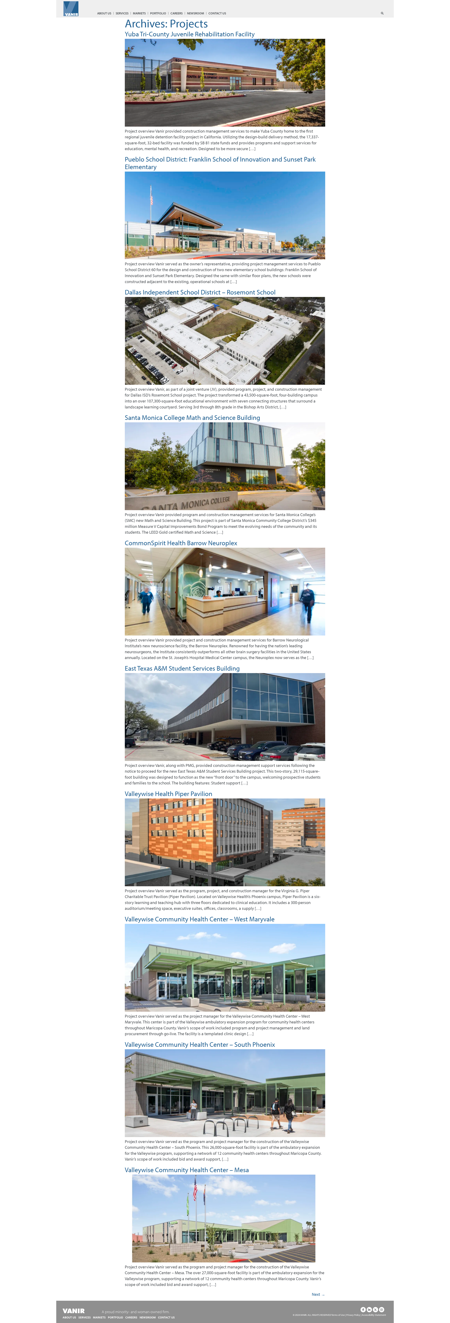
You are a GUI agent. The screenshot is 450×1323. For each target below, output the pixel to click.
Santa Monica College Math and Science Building (192, 417)
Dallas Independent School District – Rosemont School (200, 292)
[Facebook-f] (363, 1309)
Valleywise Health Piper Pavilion (168, 793)
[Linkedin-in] (369, 1309)
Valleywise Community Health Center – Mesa (187, 1169)
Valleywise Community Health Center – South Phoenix (200, 1044)
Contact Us (217, 13)
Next (318, 1294)
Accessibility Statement (374, 1315)
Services (122, 13)
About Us (104, 13)
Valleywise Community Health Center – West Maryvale (200, 919)
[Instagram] (381, 1309)
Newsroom (195, 13)
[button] (382, 13)
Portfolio (158, 13)
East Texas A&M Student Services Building (182, 668)
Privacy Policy (353, 1315)
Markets (139, 13)
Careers (177, 13)
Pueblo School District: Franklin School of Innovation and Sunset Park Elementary (220, 163)
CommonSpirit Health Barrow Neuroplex (181, 542)
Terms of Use (338, 1315)
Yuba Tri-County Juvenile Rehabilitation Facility (190, 34)
